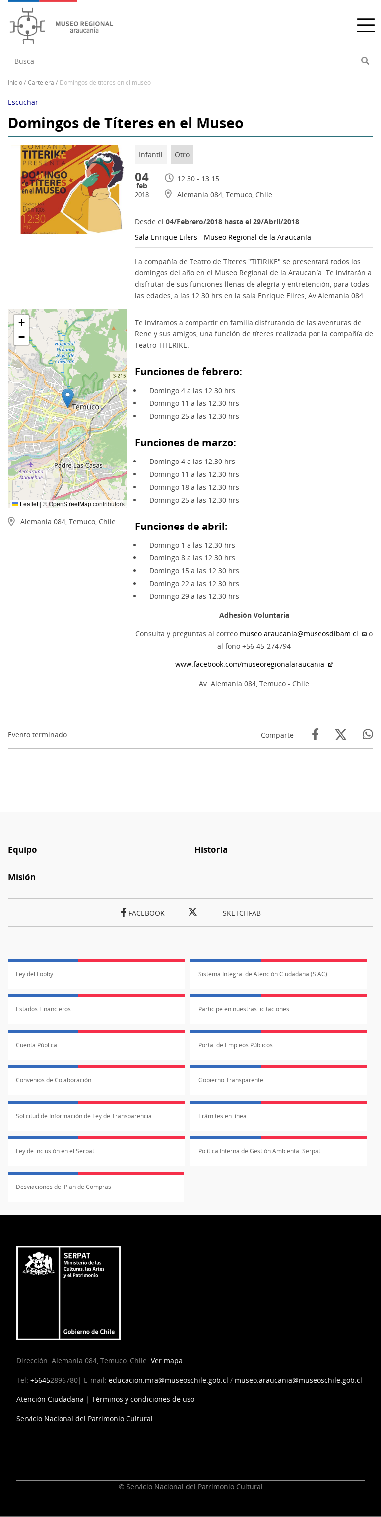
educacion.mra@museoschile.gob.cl (168, 1380)
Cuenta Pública (36, 1045)
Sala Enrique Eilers (167, 237)
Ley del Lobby (34, 974)
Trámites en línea (222, 1116)
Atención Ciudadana (50, 1399)
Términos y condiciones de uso (143, 1399)
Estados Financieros (43, 1009)
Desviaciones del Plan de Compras (63, 1186)
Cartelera (41, 82)
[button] (68, 398)
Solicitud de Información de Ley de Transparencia (84, 1116)
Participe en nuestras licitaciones (243, 1009)
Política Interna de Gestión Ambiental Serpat (259, 1151)
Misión (22, 877)
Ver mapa (167, 1360)
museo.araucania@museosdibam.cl (299, 633)
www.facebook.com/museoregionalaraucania (249, 664)
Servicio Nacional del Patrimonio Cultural (84, 1418)
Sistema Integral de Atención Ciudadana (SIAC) (262, 974)
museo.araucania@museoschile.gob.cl (298, 1380)
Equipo (22, 849)
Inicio (15, 82)
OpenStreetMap (70, 503)
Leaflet (28, 503)
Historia (211, 849)
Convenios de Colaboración (53, 1080)
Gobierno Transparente (230, 1080)
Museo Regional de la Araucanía (257, 237)
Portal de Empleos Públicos (235, 1045)
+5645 (40, 1380)
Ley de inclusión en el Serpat (55, 1151)
